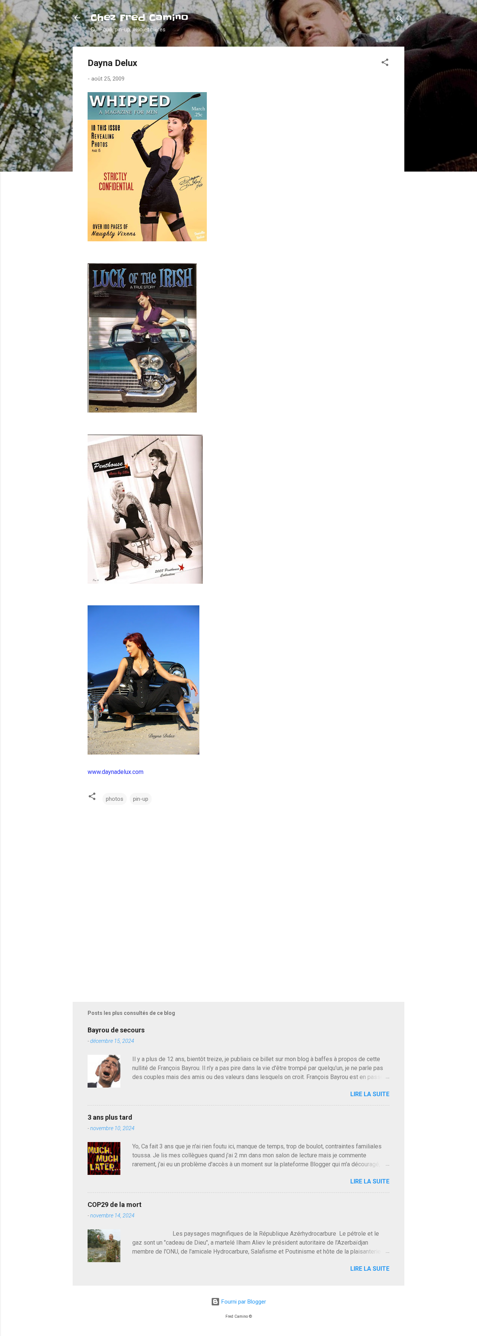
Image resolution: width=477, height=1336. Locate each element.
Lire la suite (369, 1094)
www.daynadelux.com (115, 771)
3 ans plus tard (110, 1117)
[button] (384, 63)
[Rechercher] (399, 20)
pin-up (140, 799)
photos (114, 799)
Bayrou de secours (116, 1030)
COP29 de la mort (115, 1204)
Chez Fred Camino (139, 18)
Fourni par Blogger (243, 1301)
